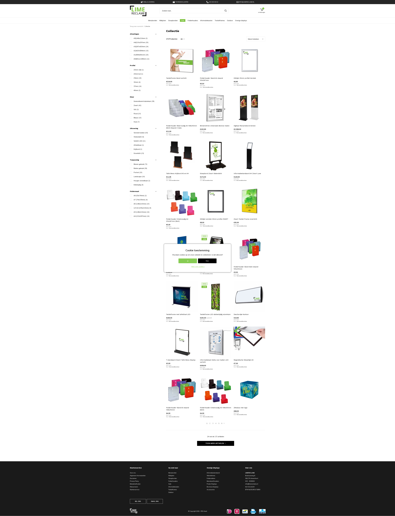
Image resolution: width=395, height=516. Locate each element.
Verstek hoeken (141, 133)
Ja (187, 261)
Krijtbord (138, 149)
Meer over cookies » (198, 267)
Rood (137, 114)
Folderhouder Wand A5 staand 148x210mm (177, 409)
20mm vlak (139, 70)
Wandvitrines (211, 475)
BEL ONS (138, 501)
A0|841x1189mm (141, 59)
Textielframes (220, 20)
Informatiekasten (206, 20)
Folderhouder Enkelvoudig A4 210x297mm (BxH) (177, 220)
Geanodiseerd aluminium (144, 101)
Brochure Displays (212, 487)
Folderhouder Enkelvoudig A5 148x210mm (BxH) (215, 409)
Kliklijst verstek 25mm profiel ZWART (214, 219)
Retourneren (134, 487)
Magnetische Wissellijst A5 (243, 360)
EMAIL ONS (155, 501)
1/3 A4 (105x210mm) (142, 208)
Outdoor (230, 20)
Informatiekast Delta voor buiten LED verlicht (214, 361)
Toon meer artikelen (215, 443)
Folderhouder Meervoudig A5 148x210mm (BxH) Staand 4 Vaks (181, 127)
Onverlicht (139, 153)
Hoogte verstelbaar (142, 181)
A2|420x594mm (141, 51)
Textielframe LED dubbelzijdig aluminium (215, 314)
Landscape (139, 177)
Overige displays (241, 20)
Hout (137, 122)
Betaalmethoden (135, 484)
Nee (207, 261)
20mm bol (138, 74)
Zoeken (225, 10)
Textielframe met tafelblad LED (178, 314)
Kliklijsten (162, 20)
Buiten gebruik (140, 168)
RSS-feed (204, 511)
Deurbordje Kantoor (241, 314)
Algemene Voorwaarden (138, 475)
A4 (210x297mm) (141, 216)
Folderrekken (211, 478)
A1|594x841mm (141, 55)
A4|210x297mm (141, 42)
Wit (136, 109)
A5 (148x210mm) (141, 212)
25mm (137, 78)
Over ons (133, 473)
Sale (182, 20)
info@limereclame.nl (246, 2)
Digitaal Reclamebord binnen (245, 126)
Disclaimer (133, 478)
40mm (137, 90)
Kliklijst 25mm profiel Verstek (245, 78)
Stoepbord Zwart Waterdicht (211, 173)
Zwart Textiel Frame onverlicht (245, 219)
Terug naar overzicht (136, 26)
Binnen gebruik (140, 164)
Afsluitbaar (139, 145)
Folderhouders (193, 20)
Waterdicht (139, 137)
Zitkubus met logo (240, 408)
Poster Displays (212, 484)
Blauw (137, 118)
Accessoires (211, 489)
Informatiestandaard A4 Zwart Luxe (247, 173)
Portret (138, 172)
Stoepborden (173, 20)
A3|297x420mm (141, 47)
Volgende (224, 423)
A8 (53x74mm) (140, 196)
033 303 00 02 (213, 2)
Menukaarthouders (213, 481)
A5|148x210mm (141, 38)
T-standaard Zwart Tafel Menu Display (180, 360)
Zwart (137, 105)
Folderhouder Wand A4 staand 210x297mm (211, 79)
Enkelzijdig (138, 185)
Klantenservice (134, 489)
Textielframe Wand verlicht (176, 78)
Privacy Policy (134, 481)
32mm (137, 82)
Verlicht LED (140, 141)
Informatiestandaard (213, 473)
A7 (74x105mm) (141, 200)
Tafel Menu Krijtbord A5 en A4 (177, 173)
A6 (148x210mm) (141, 204)
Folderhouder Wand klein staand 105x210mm (246, 268)
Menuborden (152, 20)
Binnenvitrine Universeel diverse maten (214, 126)
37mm (137, 86)
